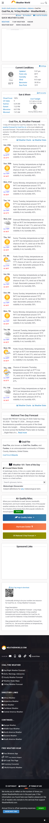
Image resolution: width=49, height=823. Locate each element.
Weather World (23, 2)
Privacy (23, 786)
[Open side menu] (3, 3)
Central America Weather (13, 712)
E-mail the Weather (41, 15)
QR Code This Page (10, 761)
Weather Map (7, 25)
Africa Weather (9, 698)
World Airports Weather (13, 768)
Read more (22, 433)
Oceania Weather (10, 736)
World (3, 8)
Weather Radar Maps (11, 681)
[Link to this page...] (25, 656)
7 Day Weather (18, 22)
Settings (43, 66)
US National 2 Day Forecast (24, 536)
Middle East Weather (11, 729)
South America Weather (12, 739)
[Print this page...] (20, 656)
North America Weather (12, 732)
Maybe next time (11, 811)
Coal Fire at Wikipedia (10, 455)
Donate (41, 808)
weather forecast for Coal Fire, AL (14, 127)
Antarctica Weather (10, 701)
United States (22, 8)
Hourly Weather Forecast (13, 677)
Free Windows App (10, 754)
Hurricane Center (24, 527)
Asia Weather (8, 705)
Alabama (31, 8)
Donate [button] (18, 511)
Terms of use (36, 786)
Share (19, 15)
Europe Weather (9, 725)
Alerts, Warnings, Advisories (13, 674)
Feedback (28, 15)
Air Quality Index (25, 517)
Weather (5, 22)
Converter (43, 93)
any (22, 489)
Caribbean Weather (10, 708)
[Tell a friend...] (10, 656)
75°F (13, 757)
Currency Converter (11, 764)
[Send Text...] (15, 656)
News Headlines (23, 25)
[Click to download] (9, 593)
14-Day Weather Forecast (13, 684)
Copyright (12, 786)
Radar (30, 22)
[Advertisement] (24, 44)
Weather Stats (40, 140)
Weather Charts (24, 140)
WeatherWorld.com (16, 648)
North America (11, 8)
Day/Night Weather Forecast (14, 670)
